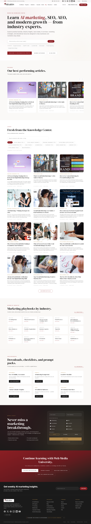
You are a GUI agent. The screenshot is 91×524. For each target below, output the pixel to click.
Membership (34, 507)
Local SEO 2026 (34, 45)
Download (39, 381)
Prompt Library (50, 505)
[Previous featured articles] (79, 79)
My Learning (84, 1)
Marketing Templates (51, 509)
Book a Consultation (79, 501)
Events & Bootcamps (36, 511)
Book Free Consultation (60, 470)
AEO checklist (41, 45)
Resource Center (50, 501)
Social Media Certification (66, 142)
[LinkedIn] (72, 1)
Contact (62, 507)
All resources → (79, 366)
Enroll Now (83, 4)
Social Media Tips (19, 142)
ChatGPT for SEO (26, 45)
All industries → (79, 312)
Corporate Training (36, 509)
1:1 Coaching (34, 505)
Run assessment (14, 381)
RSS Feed (53, 53)
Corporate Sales (78, 503)
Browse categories (39, 53)
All (10, 142)
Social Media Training (33, 142)
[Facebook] (63, 1)
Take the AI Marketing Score (45, 474)
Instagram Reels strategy (12, 48)
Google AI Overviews (17, 45)
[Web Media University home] (9, 4)
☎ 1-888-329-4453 (55, 1)
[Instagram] (70, 1)
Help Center (77, 507)
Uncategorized (26, 147)
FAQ (62, 509)
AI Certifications (35, 501)
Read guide (39, 396)
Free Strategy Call (72, 4)
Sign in (64, 4)
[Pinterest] (67, 1)
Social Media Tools (13, 147)
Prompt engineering (50, 45)
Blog (48, 503)
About (62, 501)
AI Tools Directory (50, 507)
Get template (14, 396)
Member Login (78, 505)
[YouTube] (74, 1)
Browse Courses (45, 470)
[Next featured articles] (82, 79)
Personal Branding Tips (49, 142)
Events (62, 505)
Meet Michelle (64, 503)
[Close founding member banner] (64, 517)
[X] (65, 1)
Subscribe (83, 488)
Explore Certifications (30, 470)
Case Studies (49, 511)
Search (51, 41)
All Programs (34, 503)
